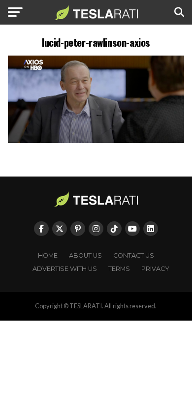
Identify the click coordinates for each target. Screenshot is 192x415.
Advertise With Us (64, 268)
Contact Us (133, 255)
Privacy (155, 268)
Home (48, 255)
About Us (85, 255)
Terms (119, 268)
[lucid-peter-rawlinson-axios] (96, 140)
